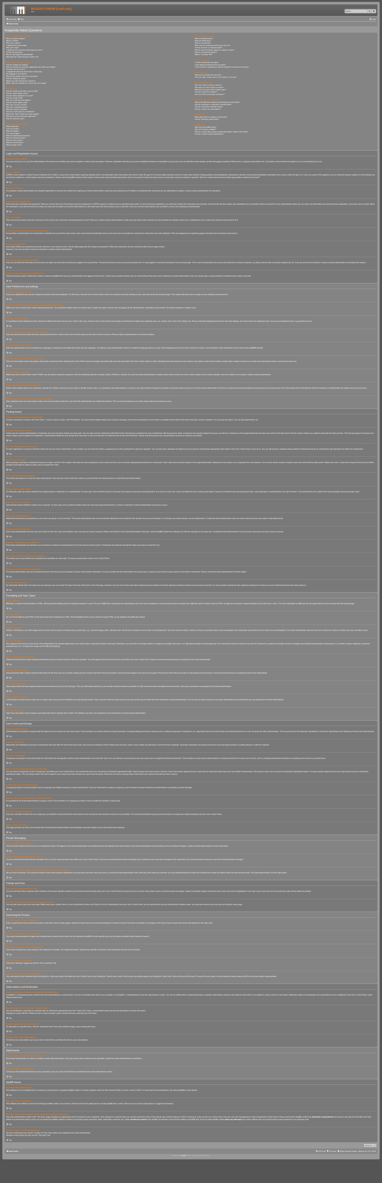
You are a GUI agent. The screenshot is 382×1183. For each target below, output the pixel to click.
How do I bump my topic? (15, 118)
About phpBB (178, 1090)
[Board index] (18, 9)
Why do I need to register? (15, 38)
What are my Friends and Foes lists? (208, 75)
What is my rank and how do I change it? (21, 81)
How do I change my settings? (17, 65)
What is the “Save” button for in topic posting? (22, 114)
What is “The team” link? (203, 54)
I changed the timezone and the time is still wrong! (24, 72)
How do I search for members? (206, 92)
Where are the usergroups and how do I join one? (212, 45)
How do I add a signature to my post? (19, 96)
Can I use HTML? (12, 129)
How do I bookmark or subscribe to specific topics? (213, 104)
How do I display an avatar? (16, 78)
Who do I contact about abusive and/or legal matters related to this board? (221, 132)
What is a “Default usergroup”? (206, 52)
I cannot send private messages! (206, 62)
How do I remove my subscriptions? (208, 109)
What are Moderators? (203, 41)
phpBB (252, 348)
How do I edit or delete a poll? (16, 102)
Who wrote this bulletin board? (205, 127)
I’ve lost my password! (14, 52)
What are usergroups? (203, 43)
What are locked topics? (15, 142)
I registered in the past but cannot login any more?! (24, 50)
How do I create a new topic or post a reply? (22, 91)
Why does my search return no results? (209, 87)
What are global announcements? (18, 135)
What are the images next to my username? (22, 76)
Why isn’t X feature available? (205, 129)
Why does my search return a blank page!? (210, 90)
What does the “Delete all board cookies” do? (22, 57)
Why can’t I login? (12, 47)
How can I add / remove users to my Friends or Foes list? (216, 77)
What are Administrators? (204, 38)
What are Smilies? (12, 131)
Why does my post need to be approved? (21, 116)
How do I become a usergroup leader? (208, 47)
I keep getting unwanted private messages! (210, 65)
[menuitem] (21, 19)
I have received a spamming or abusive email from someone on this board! (222, 67)
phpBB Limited (74, 1090)
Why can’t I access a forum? (16, 105)
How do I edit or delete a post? (17, 93)
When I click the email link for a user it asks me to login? (26, 83)
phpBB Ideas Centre (115, 1104)
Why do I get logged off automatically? (19, 54)
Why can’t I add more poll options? (18, 100)
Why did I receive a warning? (16, 109)
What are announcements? (16, 138)
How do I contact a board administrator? (209, 134)
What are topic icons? (14, 145)
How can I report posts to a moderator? (20, 111)
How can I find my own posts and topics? (209, 94)
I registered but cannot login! (16, 45)
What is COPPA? (12, 41)
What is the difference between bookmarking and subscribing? (217, 102)
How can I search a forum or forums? (208, 85)
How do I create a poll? (14, 98)
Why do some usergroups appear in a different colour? (214, 50)
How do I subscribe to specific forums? (209, 107)
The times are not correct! (15, 69)
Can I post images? (13, 133)
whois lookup (172, 1117)
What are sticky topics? (14, 140)
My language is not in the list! (16, 74)
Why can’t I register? (13, 43)
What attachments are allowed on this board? (211, 117)
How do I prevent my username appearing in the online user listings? (31, 67)
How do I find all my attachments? (207, 119)
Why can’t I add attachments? (17, 107)
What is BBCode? (12, 126)
